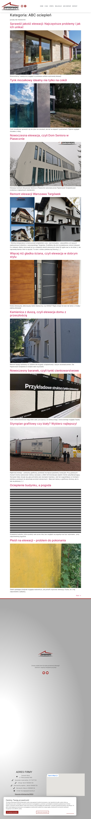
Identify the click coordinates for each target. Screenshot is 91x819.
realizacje (58, 6)
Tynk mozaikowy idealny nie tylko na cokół (38, 80)
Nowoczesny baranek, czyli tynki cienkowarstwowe (44, 370)
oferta (51, 6)
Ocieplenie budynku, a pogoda (30, 485)
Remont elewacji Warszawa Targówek (35, 194)
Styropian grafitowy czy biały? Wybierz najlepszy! (43, 423)
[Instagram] (25, 6)
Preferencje (70, 812)
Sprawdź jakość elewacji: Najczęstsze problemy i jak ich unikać (45, 25)
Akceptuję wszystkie (12, 812)
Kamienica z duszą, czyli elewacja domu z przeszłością (38, 313)
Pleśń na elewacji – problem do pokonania (38, 540)
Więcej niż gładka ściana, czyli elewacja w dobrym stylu (44, 255)
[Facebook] (22, 6)
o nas (46, 6)
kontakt (74, 6)
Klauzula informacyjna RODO (24, 794)
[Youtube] (47, 672)
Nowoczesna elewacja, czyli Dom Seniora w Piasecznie (39, 137)
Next (78, 595)
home (41, 6)
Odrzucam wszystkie (42, 812)
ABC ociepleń (67, 6)
